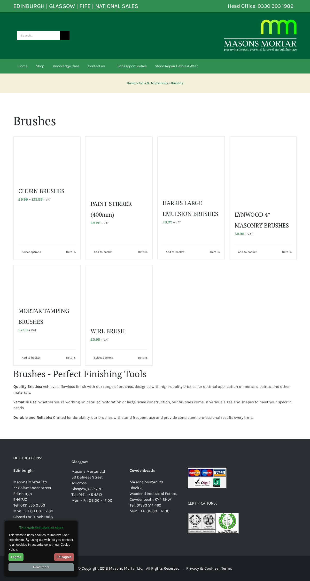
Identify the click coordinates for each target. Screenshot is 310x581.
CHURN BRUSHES (41, 191)
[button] (218, 66)
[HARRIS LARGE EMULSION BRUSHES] (191, 165)
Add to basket (103, 252)
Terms (226, 568)
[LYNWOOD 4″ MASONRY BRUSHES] (263, 170)
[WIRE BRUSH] (119, 293)
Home (131, 83)
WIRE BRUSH (108, 331)
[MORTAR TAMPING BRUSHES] (47, 283)
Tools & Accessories (153, 83)
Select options (31, 252)
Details (71, 252)
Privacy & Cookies (202, 568)
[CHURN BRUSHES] (47, 159)
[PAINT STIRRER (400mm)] (119, 165)
